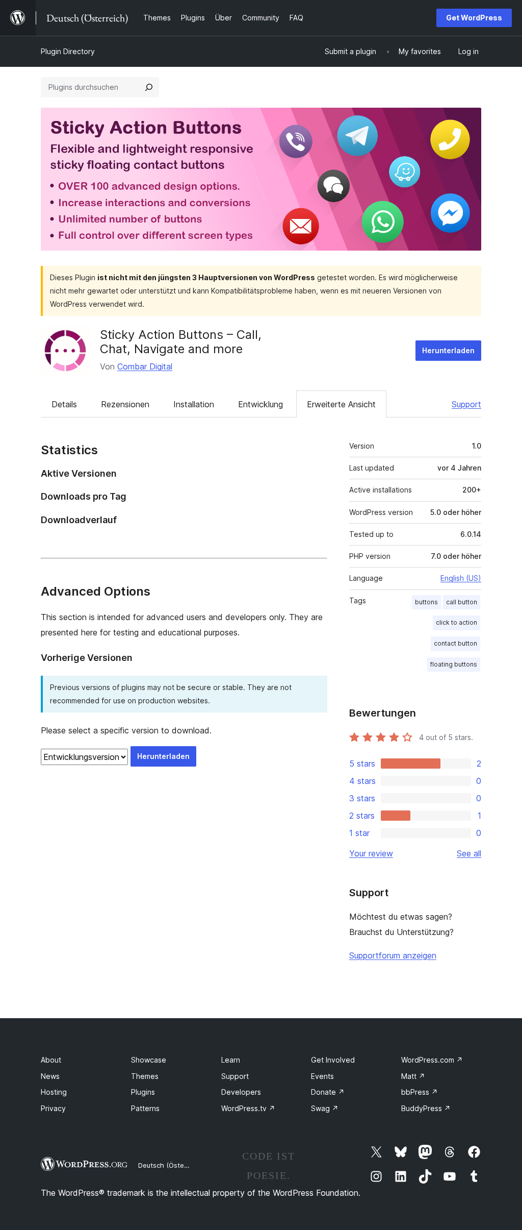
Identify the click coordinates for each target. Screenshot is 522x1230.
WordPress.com (432, 1059)
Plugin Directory (68, 51)
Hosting (54, 1092)
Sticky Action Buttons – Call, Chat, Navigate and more (181, 342)
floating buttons (453, 664)
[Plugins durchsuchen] (149, 87)
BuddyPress (426, 1108)
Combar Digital (144, 366)
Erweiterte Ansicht (341, 404)
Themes (145, 1076)
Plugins (143, 1092)
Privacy (53, 1108)
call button (461, 602)
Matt (413, 1076)
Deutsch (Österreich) (171, 1165)
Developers (241, 1092)
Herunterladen (448, 350)
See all (469, 853)
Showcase (148, 1059)
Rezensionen (125, 404)
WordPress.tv (248, 1108)
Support (466, 404)
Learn (230, 1059)
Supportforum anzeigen (392, 955)
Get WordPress (474, 17)
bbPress (419, 1092)
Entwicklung (260, 404)
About (51, 1059)
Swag (324, 1108)
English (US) (460, 578)
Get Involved (333, 1059)
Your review (371, 853)
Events (322, 1076)
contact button (455, 643)
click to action (456, 622)
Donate (328, 1092)
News (50, 1076)
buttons (426, 602)
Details (64, 404)
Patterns (145, 1108)
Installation (193, 404)
